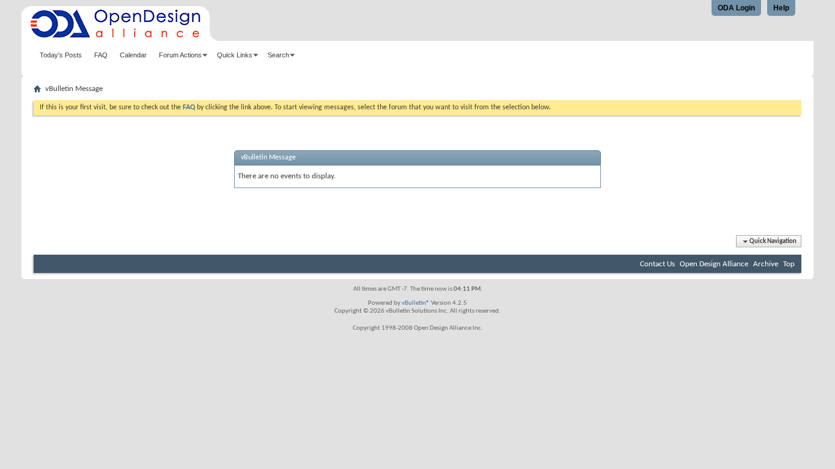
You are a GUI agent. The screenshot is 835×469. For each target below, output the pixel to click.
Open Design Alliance (714, 264)
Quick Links (234, 55)
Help (781, 8)
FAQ (101, 55)
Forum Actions (180, 55)
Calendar (133, 55)
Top (789, 264)
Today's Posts (61, 55)
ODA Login (736, 8)
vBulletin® (416, 303)
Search (278, 55)
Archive (765, 264)
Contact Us (657, 264)
